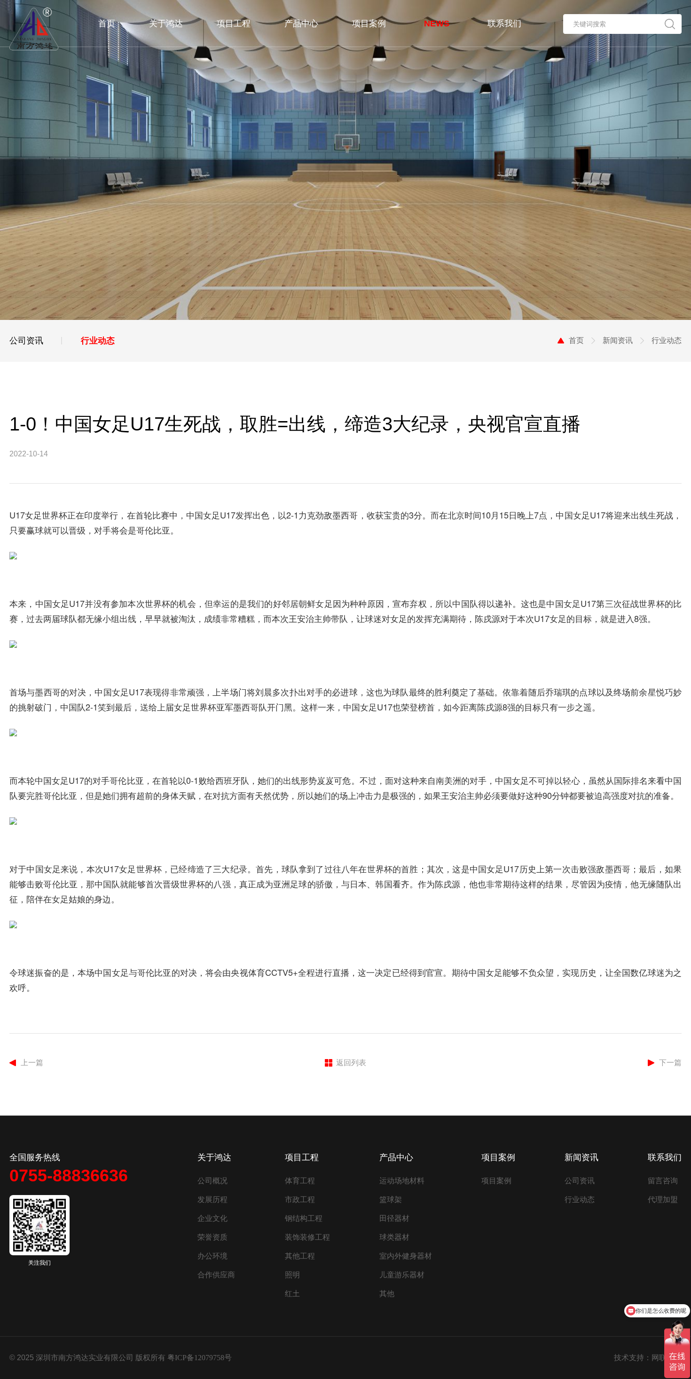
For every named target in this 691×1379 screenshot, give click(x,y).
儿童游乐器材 (401, 1275)
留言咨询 (663, 1181)
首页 (576, 340)
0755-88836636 (68, 1175)
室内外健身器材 (405, 1256)
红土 (292, 1294)
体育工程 (300, 1181)
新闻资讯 (618, 340)
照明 (292, 1275)
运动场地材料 (401, 1181)
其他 (386, 1294)
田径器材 (394, 1218)
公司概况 (212, 1181)
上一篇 (32, 1063)
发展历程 (212, 1200)
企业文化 (212, 1218)
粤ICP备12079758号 (199, 1358)
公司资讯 (580, 1181)
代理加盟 (663, 1200)
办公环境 (212, 1256)
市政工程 (300, 1200)
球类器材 (394, 1237)
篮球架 (390, 1200)
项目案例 (496, 1181)
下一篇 (670, 1063)
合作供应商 (216, 1275)
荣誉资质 (212, 1237)
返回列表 (351, 1063)
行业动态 (580, 1200)
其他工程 (300, 1256)
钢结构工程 (303, 1218)
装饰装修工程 (307, 1237)
